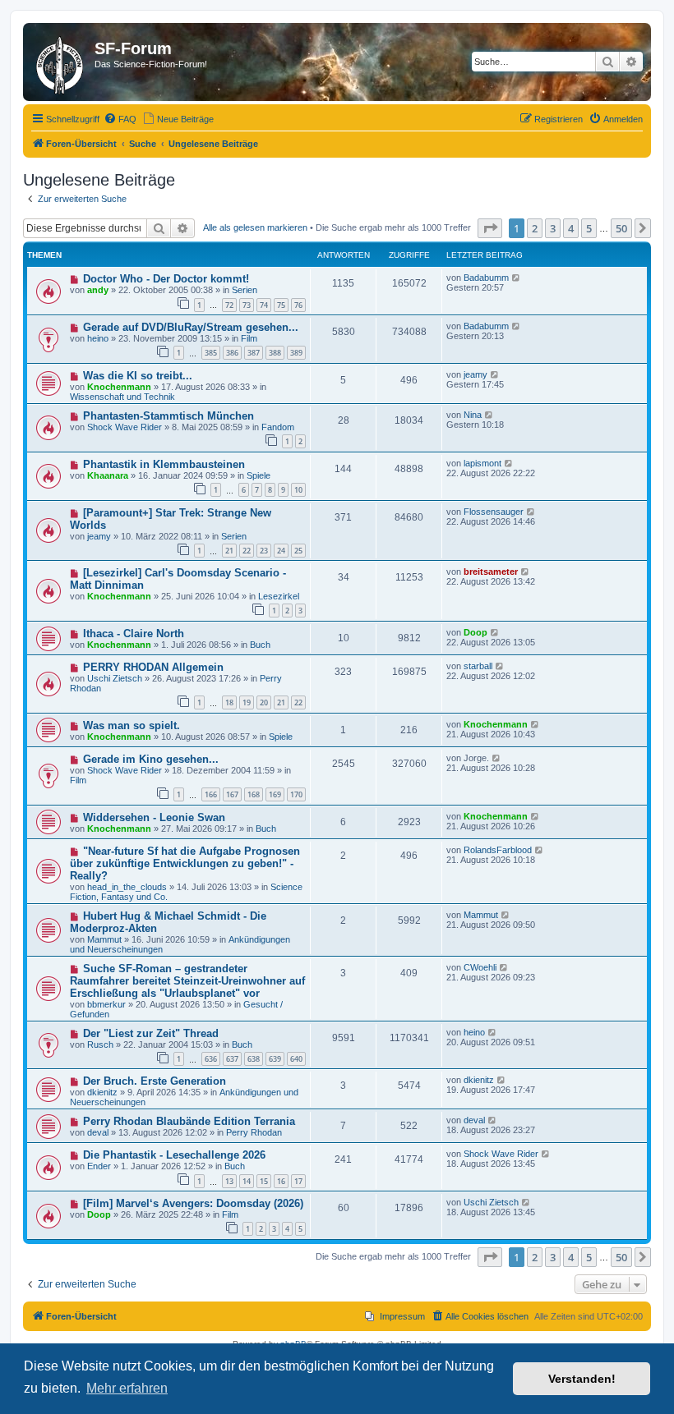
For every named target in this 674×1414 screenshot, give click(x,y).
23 (264, 550)
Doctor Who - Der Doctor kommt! (166, 279)
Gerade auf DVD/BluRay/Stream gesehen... (190, 327)
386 (232, 352)
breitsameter (491, 571)
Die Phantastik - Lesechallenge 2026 (174, 1155)
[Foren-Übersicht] (61, 62)
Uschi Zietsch (114, 678)
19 (246, 702)
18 (229, 702)
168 (253, 794)
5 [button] (589, 228)
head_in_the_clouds (127, 887)
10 (298, 489)
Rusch (100, 1044)
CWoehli (480, 967)
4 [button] (571, 228)
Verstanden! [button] (582, 1378)
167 (232, 794)
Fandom (277, 427)
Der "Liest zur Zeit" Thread (151, 1033)
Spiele (258, 475)
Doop (475, 632)
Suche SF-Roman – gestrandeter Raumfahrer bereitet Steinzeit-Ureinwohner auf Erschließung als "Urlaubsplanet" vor (187, 980)
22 (246, 550)
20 (264, 702)
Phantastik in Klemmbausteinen (164, 464)
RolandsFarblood (498, 850)
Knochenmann (119, 387)
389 (296, 352)
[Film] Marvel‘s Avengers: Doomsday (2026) (193, 1203)
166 (211, 794)
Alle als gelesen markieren (255, 227)
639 (275, 1059)
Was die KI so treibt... (137, 376)
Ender (99, 1166)
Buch (260, 645)
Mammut (104, 939)
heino (97, 338)
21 (229, 550)
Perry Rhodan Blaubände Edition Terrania (189, 1121)
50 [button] (621, 228)
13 (229, 1181)
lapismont (482, 463)
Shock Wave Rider (124, 427)
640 (296, 1059)
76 (298, 305)
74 (264, 305)
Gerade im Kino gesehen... (151, 759)
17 (298, 1181)
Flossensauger (494, 511)
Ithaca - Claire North (133, 633)
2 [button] (535, 228)
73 (246, 305)
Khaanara (107, 475)
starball (478, 666)
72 (229, 305)
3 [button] (553, 228)
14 (246, 1181)
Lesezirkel (278, 596)
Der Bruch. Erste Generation (154, 1081)
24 (281, 550)
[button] (490, 228)
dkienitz (102, 1092)
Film (249, 338)
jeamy (475, 374)
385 (211, 352)
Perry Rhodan (254, 1132)
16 (281, 1181)
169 (275, 794)
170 (296, 794)
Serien (244, 290)
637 (232, 1059)
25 (298, 550)
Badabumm (486, 277)
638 (253, 1059)
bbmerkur (106, 1004)
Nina (473, 415)
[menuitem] (120, 119)
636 (211, 1059)
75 (281, 305)
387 (253, 352)
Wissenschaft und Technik (122, 397)
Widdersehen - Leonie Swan (154, 817)
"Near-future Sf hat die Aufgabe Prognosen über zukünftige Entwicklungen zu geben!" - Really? (185, 863)
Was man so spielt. (131, 725)
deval (97, 1132)
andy (97, 290)
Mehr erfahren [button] (127, 1388)
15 (264, 1181)
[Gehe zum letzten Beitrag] (516, 277)
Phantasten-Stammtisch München (168, 416)
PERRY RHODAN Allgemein (153, 667)
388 (275, 352)
